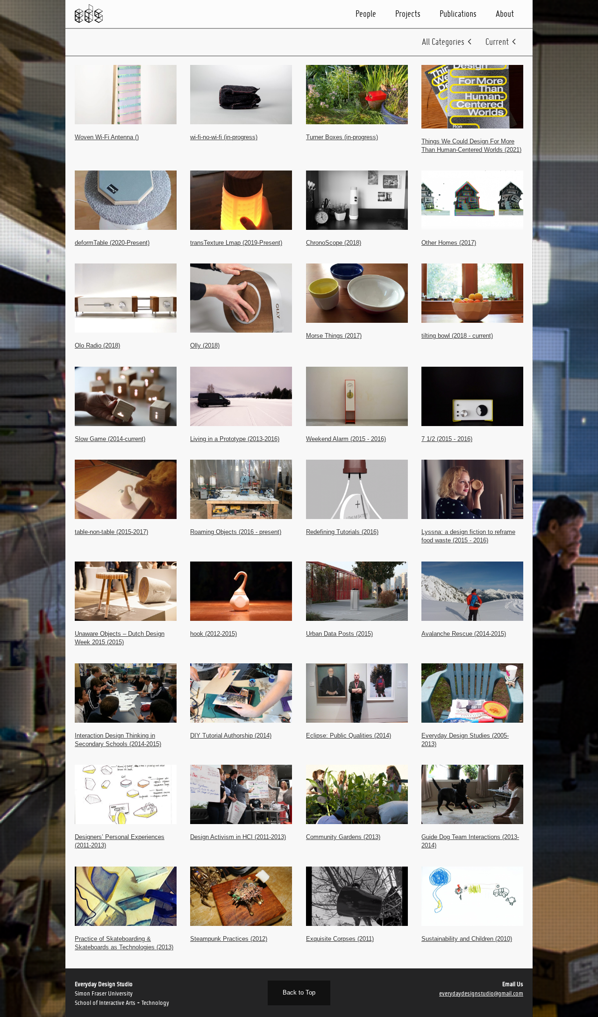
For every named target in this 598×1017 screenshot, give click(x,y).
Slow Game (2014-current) (110, 438)
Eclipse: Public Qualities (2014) (348, 735)
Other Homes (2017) (448, 242)
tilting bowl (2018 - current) (457, 335)
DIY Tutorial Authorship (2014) (230, 735)
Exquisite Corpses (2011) (340, 938)
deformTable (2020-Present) (112, 242)
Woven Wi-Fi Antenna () (107, 137)
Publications (458, 13)
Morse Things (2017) (334, 335)
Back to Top (299, 992)
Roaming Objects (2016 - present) (235, 531)
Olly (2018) (205, 345)
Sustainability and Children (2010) (466, 938)
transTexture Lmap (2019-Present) (236, 242)
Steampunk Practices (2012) (228, 938)
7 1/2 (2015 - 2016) (446, 438)
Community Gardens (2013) (343, 836)
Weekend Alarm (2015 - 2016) (346, 438)
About (505, 13)
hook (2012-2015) (213, 633)
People (366, 13)
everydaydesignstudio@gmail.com (481, 993)
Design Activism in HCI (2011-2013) (238, 836)
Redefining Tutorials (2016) (342, 531)
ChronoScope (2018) (333, 242)
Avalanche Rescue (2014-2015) (463, 633)
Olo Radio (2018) (97, 345)
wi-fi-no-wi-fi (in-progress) (223, 137)
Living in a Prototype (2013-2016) (234, 438)
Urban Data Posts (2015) (339, 633)
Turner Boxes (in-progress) (342, 137)
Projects (407, 13)
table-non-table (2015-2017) (111, 531)
